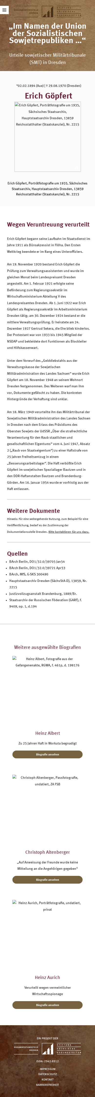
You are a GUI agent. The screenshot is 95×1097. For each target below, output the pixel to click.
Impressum (48, 1069)
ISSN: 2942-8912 (47, 1061)
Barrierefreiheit (47, 1084)
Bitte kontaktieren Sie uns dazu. (68, 532)
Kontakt (48, 1079)
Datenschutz (47, 1074)
